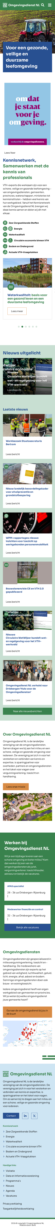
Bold (34, 1225)
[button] (49, 5)
